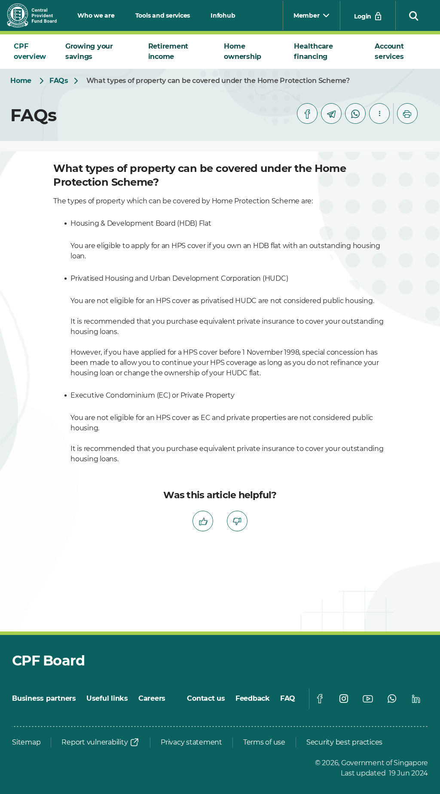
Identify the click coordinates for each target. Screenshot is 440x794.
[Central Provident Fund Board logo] (37, 15)
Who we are (96, 15)
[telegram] (331, 113)
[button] (414, 15)
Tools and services (162, 15)
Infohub (223, 15)
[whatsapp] (355, 113)
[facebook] (307, 113)
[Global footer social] (319, 698)
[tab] (33, 51)
